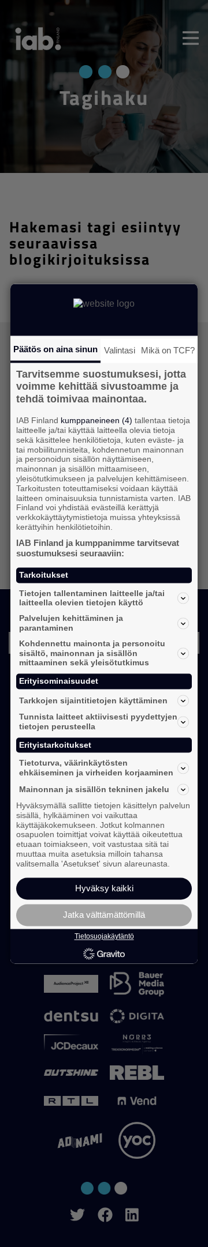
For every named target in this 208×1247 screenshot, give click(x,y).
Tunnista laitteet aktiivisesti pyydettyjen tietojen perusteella (98, 721)
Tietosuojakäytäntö (104, 937)
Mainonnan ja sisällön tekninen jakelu (94, 789)
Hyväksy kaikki (104, 888)
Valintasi (119, 350)
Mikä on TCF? (168, 350)
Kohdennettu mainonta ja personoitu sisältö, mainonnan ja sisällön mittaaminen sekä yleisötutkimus (92, 653)
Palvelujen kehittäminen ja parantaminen (71, 623)
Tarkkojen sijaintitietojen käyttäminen (93, 700)
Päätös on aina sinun (55, 349)
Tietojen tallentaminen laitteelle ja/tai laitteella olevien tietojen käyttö (92, 598)
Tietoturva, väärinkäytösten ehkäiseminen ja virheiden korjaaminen (96, 768)
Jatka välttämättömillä (104, 915)
